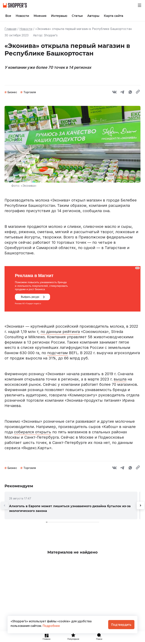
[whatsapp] (130, 92)
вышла (120, 379)
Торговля (29, 92)
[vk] (114, 92)
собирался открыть (32, 432)
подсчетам (57, 353)
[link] (71, 505)
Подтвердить (121, 624)
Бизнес (12, 92)
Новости (25, 29)
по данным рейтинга (60, 331)
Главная (10, 29)
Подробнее (51, 626)
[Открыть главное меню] (139, 5)
